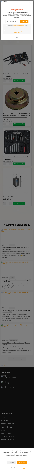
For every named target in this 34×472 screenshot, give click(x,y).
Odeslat (24, 21)
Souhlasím (22, 462)
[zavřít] (30, 3)
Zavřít (17, 37)
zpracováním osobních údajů (18, 25)
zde (24, 468)
